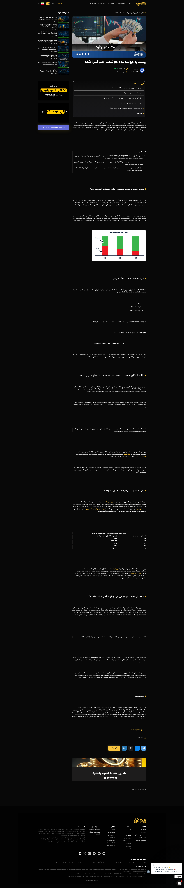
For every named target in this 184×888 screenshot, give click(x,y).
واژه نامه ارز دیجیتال (110, 846)
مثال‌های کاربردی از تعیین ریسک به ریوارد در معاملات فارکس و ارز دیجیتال (123, 98)
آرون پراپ (143, 832)
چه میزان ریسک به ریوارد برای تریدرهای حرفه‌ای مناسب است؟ (126, 108)
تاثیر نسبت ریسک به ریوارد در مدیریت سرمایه (130, 103)
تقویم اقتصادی (111, 838)
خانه (144, 13)
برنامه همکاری (121, 3)
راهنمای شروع (111, 832)
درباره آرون (128, 843)
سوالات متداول (127, 841)
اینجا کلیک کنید (71, 876)
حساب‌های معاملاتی (140, 835)
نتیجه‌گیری (139, 113)
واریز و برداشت (142, 838)
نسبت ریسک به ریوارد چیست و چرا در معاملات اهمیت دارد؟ (126, 88)
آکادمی (112, 3)
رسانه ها (128, 846)
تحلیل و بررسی (111, 835)
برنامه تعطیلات (111, 840)
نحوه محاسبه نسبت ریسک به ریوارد (132, 93)
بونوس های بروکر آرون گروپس (94, 833)
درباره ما (94, 3)
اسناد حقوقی (127, 838)
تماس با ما (128, 849)
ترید (130, 3)
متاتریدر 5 (143, 830)
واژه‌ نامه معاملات (110, 843)
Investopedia (135, 730)
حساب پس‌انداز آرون (94, 830)
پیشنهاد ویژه (103, 3)
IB (130, 830)
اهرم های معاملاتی (141, 840)
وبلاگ (113, 830)
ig (141, 730)
